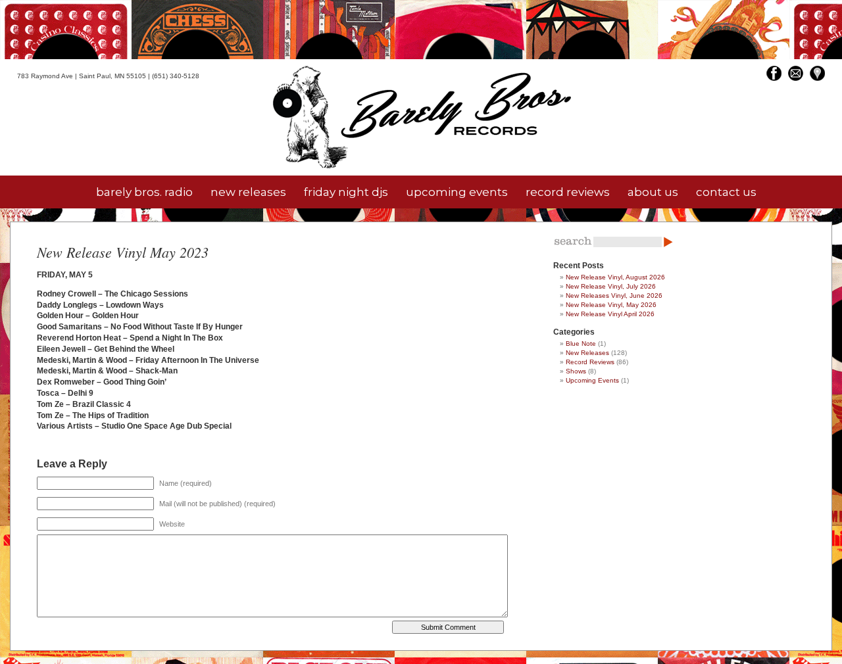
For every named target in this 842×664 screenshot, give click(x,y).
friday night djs (346, 192)
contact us (726, 192)
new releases (248, 192)
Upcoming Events (592, 380)
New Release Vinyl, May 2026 (611, 304)
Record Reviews (590, 362)
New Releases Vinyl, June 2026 (614, 295)
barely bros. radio (144, 192)
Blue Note (581, 343)
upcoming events (457, 192)
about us (653, 192)
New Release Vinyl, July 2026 (611, 286)
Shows (576, 371)
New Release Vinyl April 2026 (610, 314)
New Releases (587, 352)
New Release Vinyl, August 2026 (615, 277)
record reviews (568, 192)
